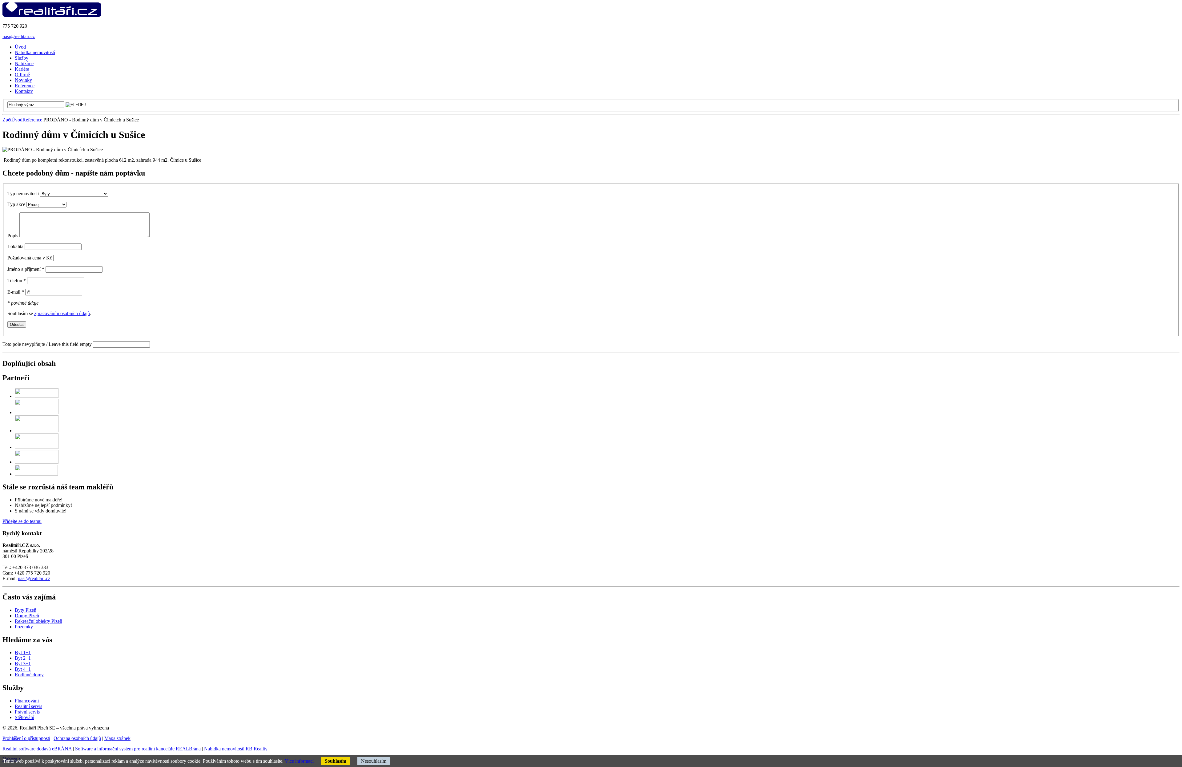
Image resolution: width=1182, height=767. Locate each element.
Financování (27, 700)
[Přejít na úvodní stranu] (51, 15)
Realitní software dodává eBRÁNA (37, 748)
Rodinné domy (29, 674)
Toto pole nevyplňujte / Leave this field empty (47, 344)
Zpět (6, 119)
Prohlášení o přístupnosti (26, 738)
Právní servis (27, 711)
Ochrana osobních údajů (77, 738)
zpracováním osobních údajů (62, 313)
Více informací (299, 761)
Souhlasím (335, 761)
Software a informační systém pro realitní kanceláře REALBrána (138, 748)
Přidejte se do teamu (22, 521)
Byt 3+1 (23, 663)
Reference (32, 119)
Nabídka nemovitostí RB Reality (235, 748)
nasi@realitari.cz (18, 36)
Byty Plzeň (25, 610)
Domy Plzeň (27, 615)
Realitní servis (28, 706)
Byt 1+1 (23, 652)
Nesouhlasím (373, 761)
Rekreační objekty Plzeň (38, 621)
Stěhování (24, 717)
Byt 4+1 (23, 669)
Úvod (16, 119)
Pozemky (24, 626)
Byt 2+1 (23, 658)
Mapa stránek (117, 738)
